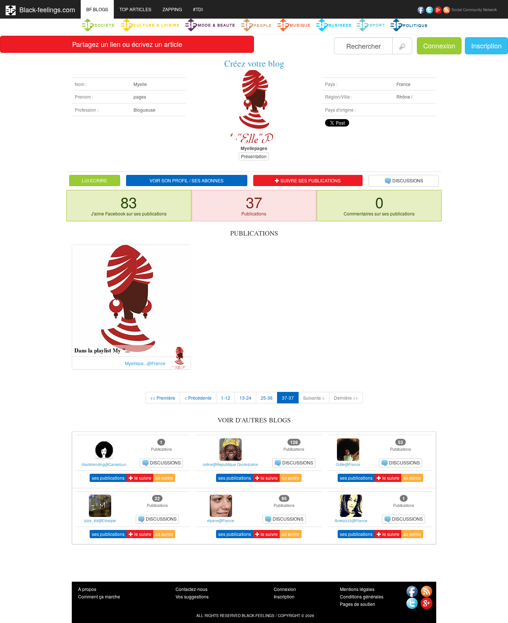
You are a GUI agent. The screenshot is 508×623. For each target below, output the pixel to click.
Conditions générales (361, 596)
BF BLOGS (97, 9)
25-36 (267, 397)
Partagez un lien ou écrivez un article (127, 44)
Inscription (486, 45)
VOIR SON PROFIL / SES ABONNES (186, 180)
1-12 (225, 397)
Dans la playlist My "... (102, 350)
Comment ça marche (99, 596)
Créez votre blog (254, 63)
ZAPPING (172, 9)
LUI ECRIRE (94, 180)
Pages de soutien (357, 604)
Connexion (439, 45)
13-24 (245, 397)
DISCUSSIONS (407, 180)
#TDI (198, 9)
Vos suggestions (192, 596)
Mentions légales (357, 589)
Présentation (254, 156)
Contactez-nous (192, 589)
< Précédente (198, 397)
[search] (402, 45)
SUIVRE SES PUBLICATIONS (310, 180)
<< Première (162, 397)
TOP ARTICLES (135, 9)
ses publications (108, 478)
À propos (87, 589)
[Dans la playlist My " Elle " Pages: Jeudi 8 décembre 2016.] (131, 300)
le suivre (142, 478)
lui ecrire (164, 478)
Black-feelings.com (45, 9)
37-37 (288, 397)
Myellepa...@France (145, 363)
